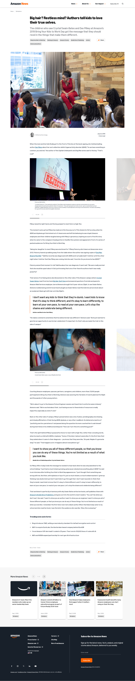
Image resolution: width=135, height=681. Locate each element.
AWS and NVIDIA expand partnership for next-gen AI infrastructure (55, 535)
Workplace (19, 11)
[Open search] (122, 4)
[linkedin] (30, 666)
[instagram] (19, 666)
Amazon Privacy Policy (32, 672)
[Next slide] (42, 214)
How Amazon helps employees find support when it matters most (79, 602)
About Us (85, 4)
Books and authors (36, 44)
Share (102, 40)
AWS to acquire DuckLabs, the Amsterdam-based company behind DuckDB (58, 527)
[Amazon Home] (19, 4)
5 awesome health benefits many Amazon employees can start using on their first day (109, 602)
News (73, 4)
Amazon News (32, 636)
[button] (77, 4)
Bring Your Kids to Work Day (38, 40)
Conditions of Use (22, 672)
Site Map (54, 640)
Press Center (32, 640)
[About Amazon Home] (15, 636)
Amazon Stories (64, 40)
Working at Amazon (52, 40)
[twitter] (24, 666)
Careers (54, 636)
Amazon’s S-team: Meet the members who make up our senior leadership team (22, 602)
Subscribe (113, 4)
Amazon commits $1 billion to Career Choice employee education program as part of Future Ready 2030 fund (51, 603)
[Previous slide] (33, 214)
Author (88, 40)
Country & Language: (33, 650)
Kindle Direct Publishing (77, 40)
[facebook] (13, 666)
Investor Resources (34, 647)
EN (31, 653)
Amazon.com (32, 643)
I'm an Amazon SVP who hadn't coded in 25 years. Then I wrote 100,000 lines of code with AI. (64, 531)
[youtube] (36, 666)
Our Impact (99, 4)
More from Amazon (57, 643)
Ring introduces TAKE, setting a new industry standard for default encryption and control (63, 523)
